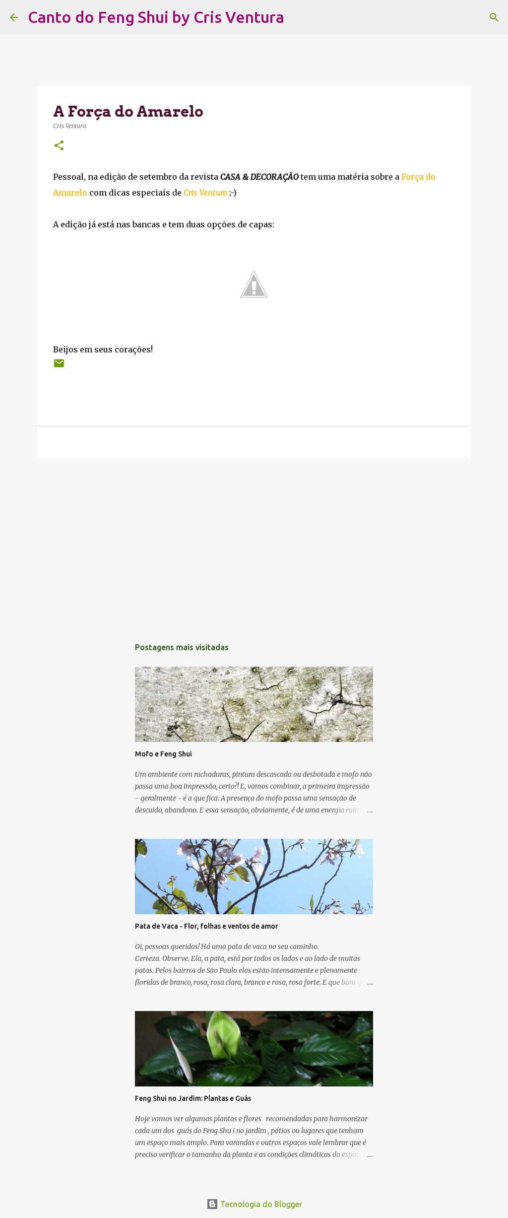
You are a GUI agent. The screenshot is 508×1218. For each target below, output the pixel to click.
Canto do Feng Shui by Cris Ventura (156, 17)
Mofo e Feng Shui (163, 754)
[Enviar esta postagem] (59, 367)
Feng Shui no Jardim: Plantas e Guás (193, 1098)
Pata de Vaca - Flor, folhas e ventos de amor (206, 926)
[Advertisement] (254, 542)
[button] (59, 146)
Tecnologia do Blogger (260, 1204)
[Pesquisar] (298, 17)
